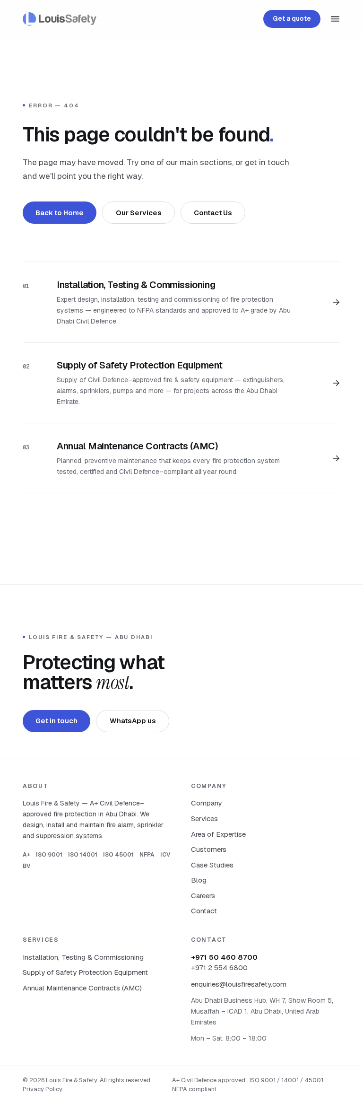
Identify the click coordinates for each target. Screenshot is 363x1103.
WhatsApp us (133, 720)
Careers (203, 895)
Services (204, 818)
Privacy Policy (42, 1089)
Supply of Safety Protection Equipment (85, 972)
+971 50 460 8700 (224, 957)
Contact (204, 910)
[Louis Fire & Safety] (59, 19)
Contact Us (213, 212)
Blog (199, 879)
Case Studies (212, 864)
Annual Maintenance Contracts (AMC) (82, 987)
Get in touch (56, 720)
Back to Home (59, 212)
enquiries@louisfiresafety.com (238, 984)
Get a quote (292, 18)
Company (206, 802)
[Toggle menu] (335, 19)
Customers (208, 849)
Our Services (139, 212)
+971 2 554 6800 (219, 967)
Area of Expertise (218, 834)
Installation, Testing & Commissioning (83, 957)
